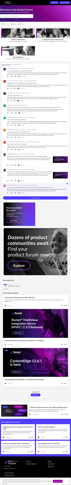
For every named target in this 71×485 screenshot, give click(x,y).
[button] (1, 2)
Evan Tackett (10, 93)
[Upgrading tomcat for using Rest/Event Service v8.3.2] (18, 432)
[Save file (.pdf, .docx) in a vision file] (53, 447)
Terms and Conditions (9, 472)
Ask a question (35, 395)
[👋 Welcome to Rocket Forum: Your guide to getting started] (35, 411)
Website (50, 461)
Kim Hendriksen (10, 141)
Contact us (28, 461)
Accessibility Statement (9, 475)
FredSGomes (10, 129)
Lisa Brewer (9, 80)
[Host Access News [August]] (53, 432)
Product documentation (31, 463)
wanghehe (9, 105)
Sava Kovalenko (10, 154)
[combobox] (16, 16)
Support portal (51, 463)
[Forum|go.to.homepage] (7, 2)
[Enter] (1, 16)
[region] (35, 481)
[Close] (68, 481)
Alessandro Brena (11, 117)
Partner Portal (51, 466)
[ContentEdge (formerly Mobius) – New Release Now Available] (35, 367)
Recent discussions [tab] (6, 64)
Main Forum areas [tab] (16, 64)
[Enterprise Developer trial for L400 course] (18, 447)
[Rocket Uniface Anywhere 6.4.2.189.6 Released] (35, 301)
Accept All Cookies (58, 481)
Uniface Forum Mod (11, 185)
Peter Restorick (10, 68)
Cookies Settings (47, 481)
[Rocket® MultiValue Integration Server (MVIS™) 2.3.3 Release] (35, 328)
